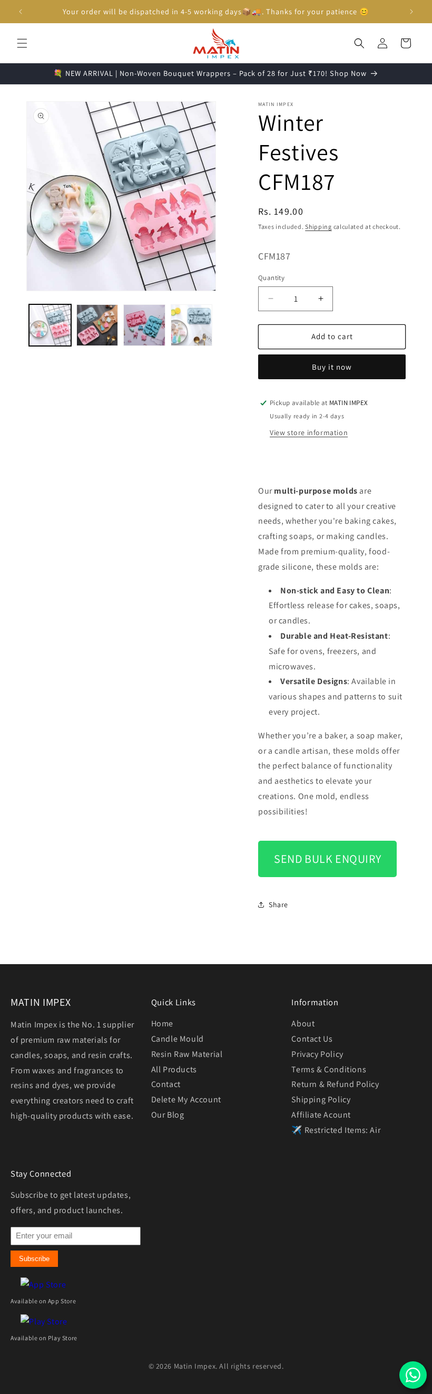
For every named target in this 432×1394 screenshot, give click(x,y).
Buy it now (332, 367)
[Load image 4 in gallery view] (192, 325)
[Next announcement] (411, 11)
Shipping (318, 226)
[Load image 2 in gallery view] (97, 325)
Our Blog (167, 1114)
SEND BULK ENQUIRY (327, 858)
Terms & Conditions (328, 1069)
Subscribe (34, 1259)
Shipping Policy (320, 1099)
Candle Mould (177, 1038)
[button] (22, 43)
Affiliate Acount (321, 1114)
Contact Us (311, 1038)
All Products (174, 1069)
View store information (309, 432)
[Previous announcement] (20, 11)
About (303, 1023)
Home (162, 1023)
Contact (166, 1084)
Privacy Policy (317, 1054)
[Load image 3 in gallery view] (144, 325)
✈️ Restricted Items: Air (335, 1130)
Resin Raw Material (187, 1054)
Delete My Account (186, 1099)
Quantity (271, 277)
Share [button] (278, 904)
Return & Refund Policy (335, 1084)
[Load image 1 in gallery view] (50, 325)
